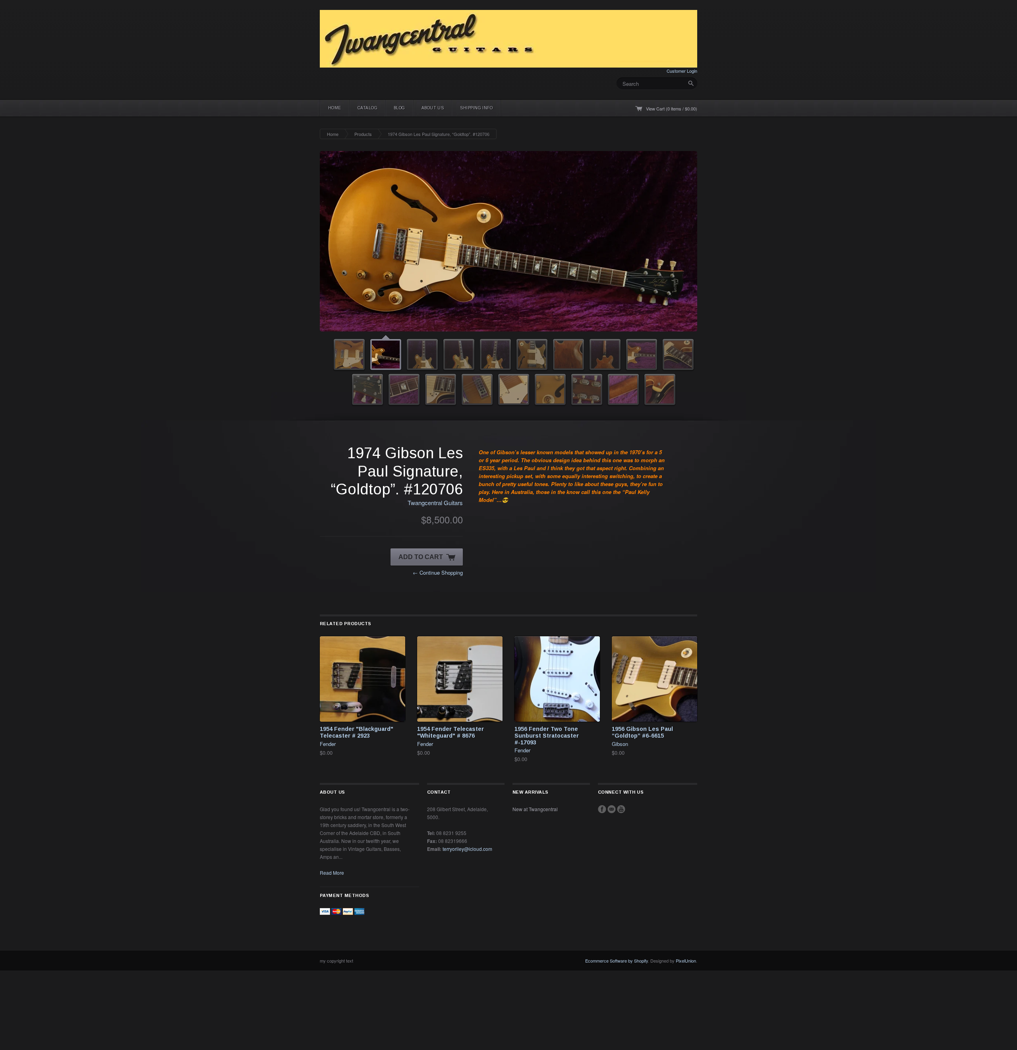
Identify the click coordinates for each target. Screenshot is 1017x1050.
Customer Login (682, 71)
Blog (399, 108)
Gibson (620, 744)
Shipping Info (476, 108)
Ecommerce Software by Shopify (616, 960)
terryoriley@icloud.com (467, 848)
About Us (432, 108)
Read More (332, 872)
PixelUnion (686, 960)
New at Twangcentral (535, 809)
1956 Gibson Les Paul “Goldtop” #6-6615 (642, 732)
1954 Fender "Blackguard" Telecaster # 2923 (356, 732)
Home (334, 108)
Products (363, 134)
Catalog (367, 108)
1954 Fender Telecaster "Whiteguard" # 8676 (450, 732)
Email (611, 809)
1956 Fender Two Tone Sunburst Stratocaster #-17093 (546, 736)
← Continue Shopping (438, 572)
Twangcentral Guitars (435, 502)
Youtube (621, 809)
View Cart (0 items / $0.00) (671, 108)
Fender (328, 744)
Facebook (602, 809)
